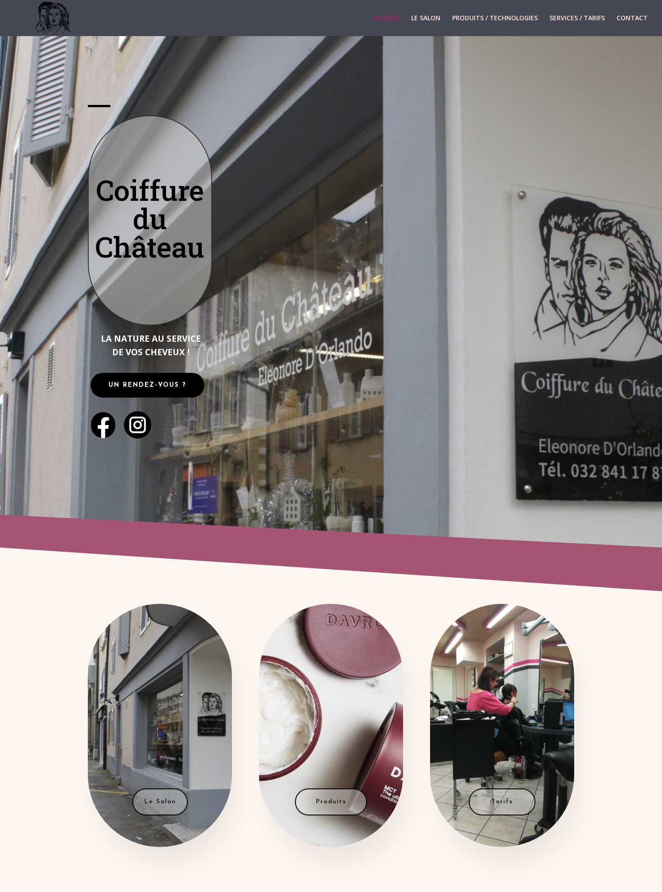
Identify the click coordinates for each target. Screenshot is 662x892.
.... (137, 421)
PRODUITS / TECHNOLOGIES (495, 18)
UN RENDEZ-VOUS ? (147, 385)
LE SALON (425, 18)
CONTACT (632, 18)
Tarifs (502, 801)
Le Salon (160, 801)
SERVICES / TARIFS (577, 18)
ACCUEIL (386, 18)
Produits (331, 801)
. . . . (103, 419)
